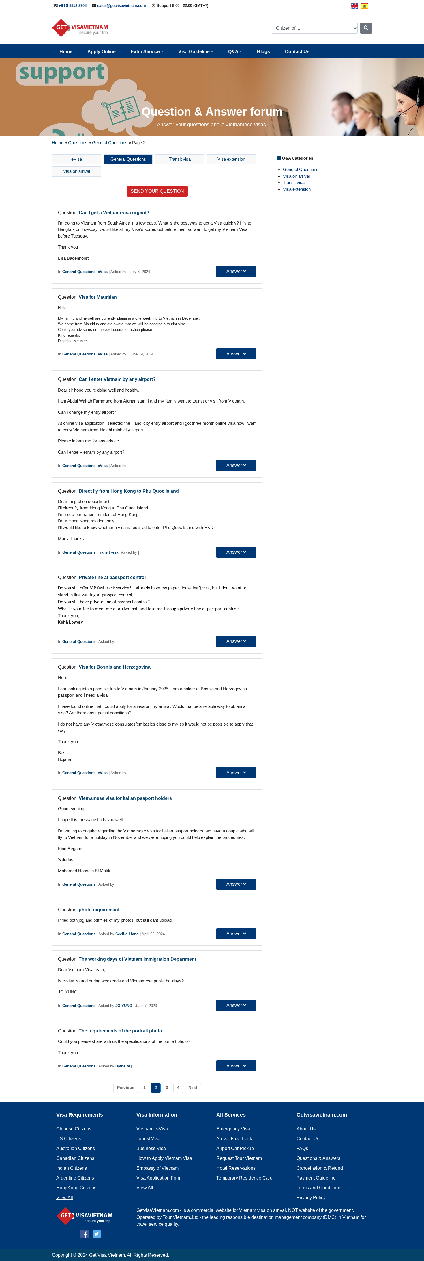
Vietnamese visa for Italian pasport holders (125, 798)
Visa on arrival (76, 171)
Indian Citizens (71, 1168)
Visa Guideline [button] (194, 51)
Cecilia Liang (127, 934)
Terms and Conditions (319, 1187)
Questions (77, 142)
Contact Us (297, 51)
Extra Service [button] (145, 51)
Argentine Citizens (75, 1177)
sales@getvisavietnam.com (121, 5)
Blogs (263, 51)
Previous (125, 1087)
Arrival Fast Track (234, 1138)
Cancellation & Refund (320, 1168)
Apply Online (101, 51)
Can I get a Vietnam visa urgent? (114, 212)
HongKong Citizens (76, 1187)
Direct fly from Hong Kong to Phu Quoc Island (129, 491)
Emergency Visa (233, 1128)
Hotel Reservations (236, 1168)
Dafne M (122, 1066)
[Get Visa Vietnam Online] (81, 27)
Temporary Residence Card (244, 1177)
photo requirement (99, 909)
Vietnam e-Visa (152, 1128)
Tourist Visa (148, 1138)
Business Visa (151, 1148)
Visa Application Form (158, 1177)
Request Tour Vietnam (239, 1158)
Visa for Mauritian (98, 297)
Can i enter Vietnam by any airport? (117, 379)
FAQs (302, 1148)
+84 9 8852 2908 (73, 5)
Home (65, 51)
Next (192, 1087)
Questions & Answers (318, 1158)
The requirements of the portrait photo (120, 1030)
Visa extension (231, 159)
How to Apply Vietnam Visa (164, 1158)
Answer (234, 271)
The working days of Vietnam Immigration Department (137, 959)
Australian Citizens (75, 1148)
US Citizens (68, 1138)
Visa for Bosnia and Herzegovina (115, 667)
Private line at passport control (112, 577)
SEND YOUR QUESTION (157, 191)
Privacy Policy (311, 1197)
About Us (306, 1128)
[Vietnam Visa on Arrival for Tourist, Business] (85, 1215)
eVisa (76, 159)
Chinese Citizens (73, 1128)
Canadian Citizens (75, 1158)
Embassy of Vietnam (157, 1168)
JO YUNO (123, 1006)
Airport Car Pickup (235, 1148)
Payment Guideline (316, 1177)
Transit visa (180, 159)
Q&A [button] (233, 51)
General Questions (109, 142)
